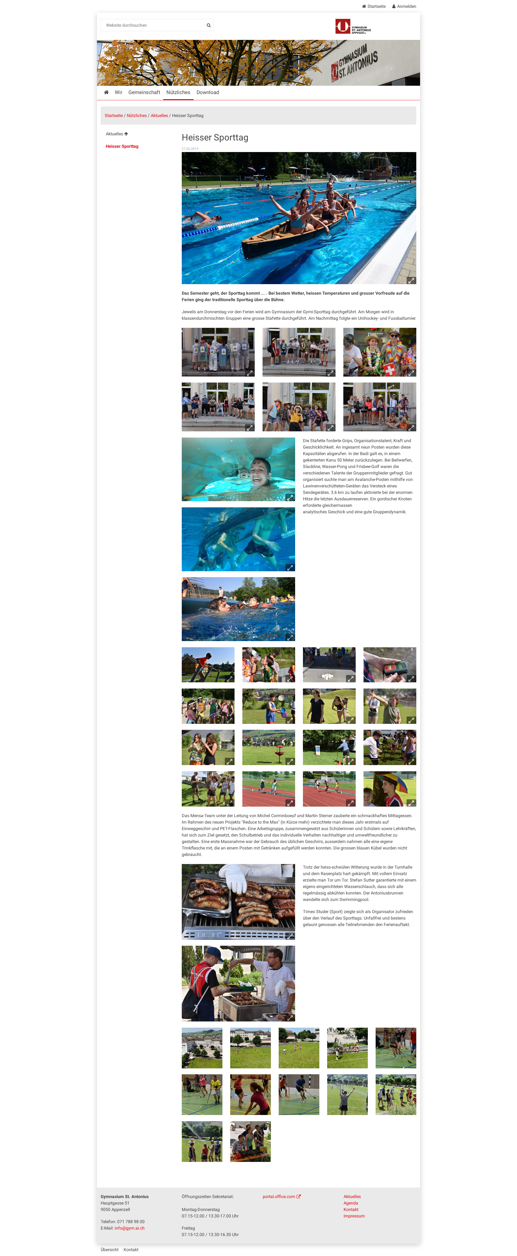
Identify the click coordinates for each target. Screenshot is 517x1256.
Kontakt (351, 1209)
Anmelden (406, 6)
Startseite (377, 6)
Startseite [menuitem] (110, 92)
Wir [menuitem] (118, 92)
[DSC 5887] (299, 1094)
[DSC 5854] (250, 1094)
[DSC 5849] (202, 1094)
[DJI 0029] (202, 1048)
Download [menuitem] (208, 92)
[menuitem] (137, 134)
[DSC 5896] (347, 1094)
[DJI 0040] (299, 1048)
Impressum (354, 1216)
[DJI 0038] (250, 1048)
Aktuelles (159, 115)
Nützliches (137, 115)
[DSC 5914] (250, 1141)
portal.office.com (279, 1196)
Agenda (351, 1203)
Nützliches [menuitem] (178, 92)
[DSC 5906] (202, 1141)
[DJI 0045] (347, 1048)
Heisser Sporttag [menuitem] (122, 146)
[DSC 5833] (396, 1048)
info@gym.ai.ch (130, 1228)
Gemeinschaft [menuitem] (144, 92)
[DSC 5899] (396, 1094)
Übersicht (109, 1249)
